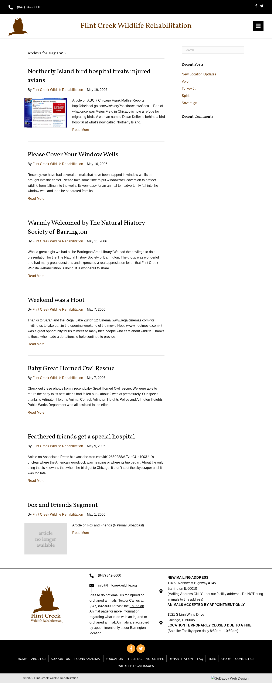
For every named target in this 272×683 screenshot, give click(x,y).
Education (114, 658)
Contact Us (244, 658)
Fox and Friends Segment (63, 505)
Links (212, 658)
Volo (185, 81)
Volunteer (155, 658)
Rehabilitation (181, 658)
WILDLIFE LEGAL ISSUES (136, 665)
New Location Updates (199, 74)
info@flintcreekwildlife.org (117, 585)
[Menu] (258, 26)
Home (22, 658)
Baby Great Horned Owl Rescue (71, 368)
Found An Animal (87, 658)
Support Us (60, 658)
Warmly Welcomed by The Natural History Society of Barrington (86, 227)
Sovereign (189, 103)
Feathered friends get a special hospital (81, 436)
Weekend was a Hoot (56, 300)
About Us (38, 658)
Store (226, 658)
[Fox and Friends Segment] (45, 538)
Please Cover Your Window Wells (73, 154)
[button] (131, 648)
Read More (80, 130)
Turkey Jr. (189, 88)
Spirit (186, 96)
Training (135, 658)
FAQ (200, 658)
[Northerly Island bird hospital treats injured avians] (45, 112)
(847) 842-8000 (28, 7)
